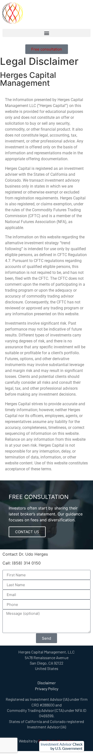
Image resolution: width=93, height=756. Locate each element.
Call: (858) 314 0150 (21, 563)
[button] (46, 33)
